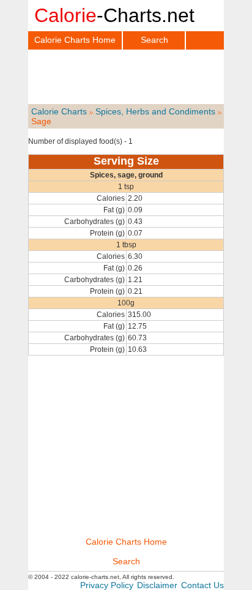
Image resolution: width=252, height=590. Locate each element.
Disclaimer (157, 585)
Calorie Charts (59, 111)
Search (154, 40)
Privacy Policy (106, 585)
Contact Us (202, 585)
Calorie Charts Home (75, 40)
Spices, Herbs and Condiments (155, 111)
